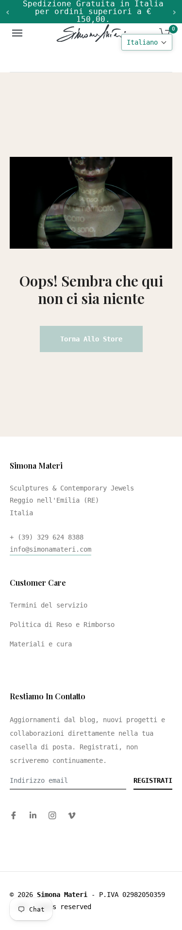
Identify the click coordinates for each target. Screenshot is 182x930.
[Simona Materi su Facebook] (13, 815)
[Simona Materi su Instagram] (52, 815)
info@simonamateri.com (50, 549)
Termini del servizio (48, 605)
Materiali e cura (41, 644)
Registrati (152, 780)
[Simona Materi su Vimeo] (72, 815)
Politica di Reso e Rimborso (62, 624)
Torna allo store (91, 339)
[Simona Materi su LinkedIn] (33, 815)
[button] (147, 42)
